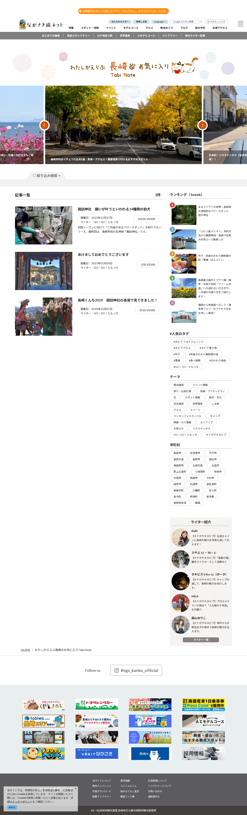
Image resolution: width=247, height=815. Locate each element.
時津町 (194, 496)
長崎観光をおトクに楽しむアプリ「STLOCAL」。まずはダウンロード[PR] (124, 11)
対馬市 (177, 477)
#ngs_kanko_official (139, 670)
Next (202, 125)
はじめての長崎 (51, 35)
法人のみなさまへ (120, 21)
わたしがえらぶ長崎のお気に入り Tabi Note (63, 649)
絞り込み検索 (47, 175)
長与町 (177, 496)
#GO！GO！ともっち (186, 366)
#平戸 (177, 354)
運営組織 (125, 780)
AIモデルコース (146, 35)
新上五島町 (180, 471)
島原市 (196, 459)
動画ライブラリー (101, 796)
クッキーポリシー (22, 801)
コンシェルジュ (128, 785)
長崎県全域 (180, 502)
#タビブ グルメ (182, 347)
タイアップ (206, 422)
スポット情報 (192, 397)
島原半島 (179, 459)
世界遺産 (125, 35)
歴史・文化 (215, 397)
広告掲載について (157, 780)
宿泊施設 (179, 384)
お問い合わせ (155, 791)
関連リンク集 (127, 796)
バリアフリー (170, 35)
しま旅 (215, 403)
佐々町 (213, 490)
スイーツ (195, 409)
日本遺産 (179, 403)
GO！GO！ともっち (185, 434)
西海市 (194, 477)
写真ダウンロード (101, 791)
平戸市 (213, 452)
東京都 (210, 496)
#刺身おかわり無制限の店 (203, 354)
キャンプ (215, 416)
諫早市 (177, 484)
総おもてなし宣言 (129, 791)
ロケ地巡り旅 (104, 35)
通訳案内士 (154, 796)
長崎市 (177, 452)
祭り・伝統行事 (182, 391)
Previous (44, 125)
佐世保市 (195, 452)
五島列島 (198, 465)
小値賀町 (200, 471)
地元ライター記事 (195, 35)
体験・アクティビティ (212, 391)
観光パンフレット (101, 785)
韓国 (197, 502)
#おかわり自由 (217, 360)
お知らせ (179, 428)
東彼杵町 (179, 490)
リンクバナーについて (159, 785)
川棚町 (196, 490)
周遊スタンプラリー (78, 35)
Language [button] (159, 21)
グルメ (177, 409)
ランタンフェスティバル (187, 416)
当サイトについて (101, 780)
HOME (25, 649)
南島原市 (179, 465)
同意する (12, 807)
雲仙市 (213, 459)
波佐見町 (211, 484)
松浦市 (194, 484)
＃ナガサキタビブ (216, 434)
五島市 (215, 465)
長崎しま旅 (141, 21)
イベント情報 (200, 384)
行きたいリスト (217, 21)
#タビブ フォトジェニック (188, 341)
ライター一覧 (200, 639)
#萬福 (177, 360)
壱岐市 (218, 471)
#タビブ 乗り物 (208, 347)
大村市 (210, 477)
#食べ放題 (195, 360)
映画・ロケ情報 (182, 422)
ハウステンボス (201, 428)
